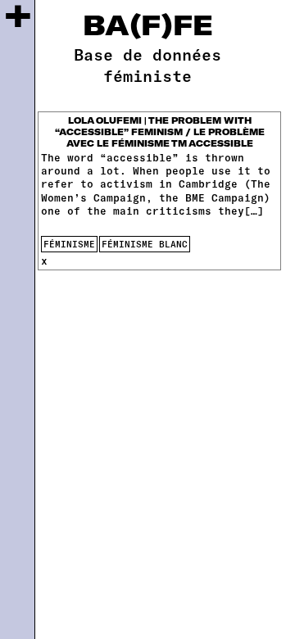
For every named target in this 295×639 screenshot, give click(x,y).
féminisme (69, 243)
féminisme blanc (145, 243)
